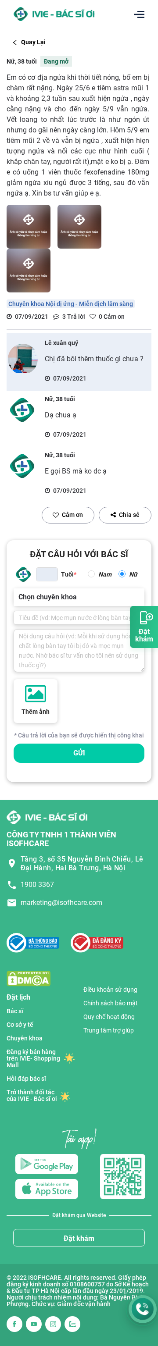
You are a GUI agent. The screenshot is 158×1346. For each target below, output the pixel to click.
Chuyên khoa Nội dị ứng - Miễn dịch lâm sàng (70, 303)
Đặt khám (79, 1238)
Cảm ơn (72, 514)
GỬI (79, 753)
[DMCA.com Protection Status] (28, 978)
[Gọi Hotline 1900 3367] (143, 1309)
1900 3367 (37, 884)
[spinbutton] (46, 574)
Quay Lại (33, 42)
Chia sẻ (129, 514)
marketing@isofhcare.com (61, 902)
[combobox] (19, 597)
